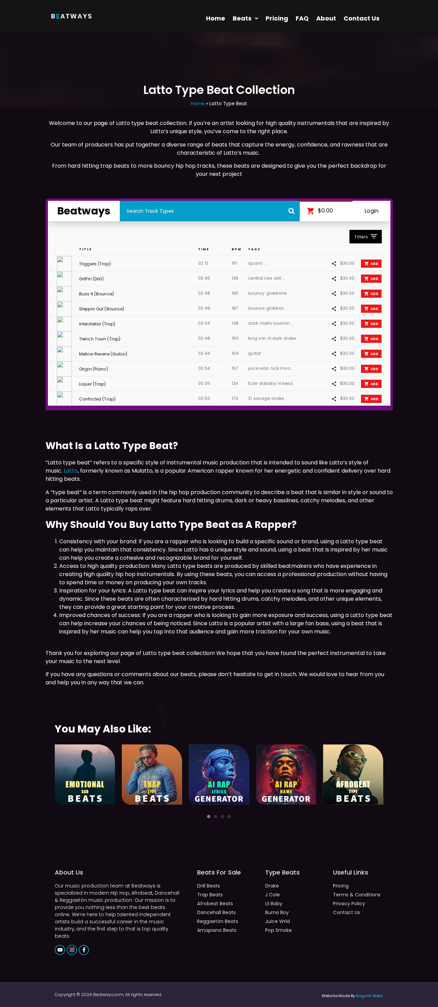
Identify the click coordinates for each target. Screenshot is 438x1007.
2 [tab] (215, 816)
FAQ (302, 18)
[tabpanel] (84, 774)
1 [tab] (208, 816)
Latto (71, 471)
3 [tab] (222, 816)
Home (215, 18)
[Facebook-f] (84, 950)
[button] (245, 18)
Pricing (277, 18)
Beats (242, 18)
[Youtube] (60, 950)
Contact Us (361, 18)
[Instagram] (72, 950)
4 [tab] (229, 816)
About (326, 18)
